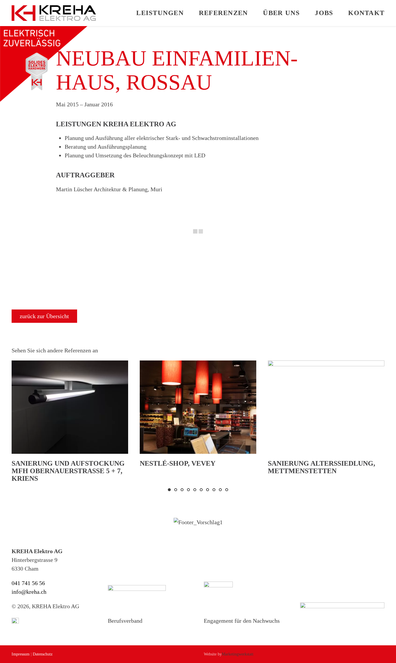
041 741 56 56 (28, 583)
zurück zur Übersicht (44, 316)
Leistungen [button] (160, 13)
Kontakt (366, 13)
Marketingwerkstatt (237, 654)
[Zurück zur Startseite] (54, 13)
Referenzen (223, 13)
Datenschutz (42, 654)
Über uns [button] (281, 13)
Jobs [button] (324, 13)
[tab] (169, 489)
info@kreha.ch (29, 592)
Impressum (21, 654)
